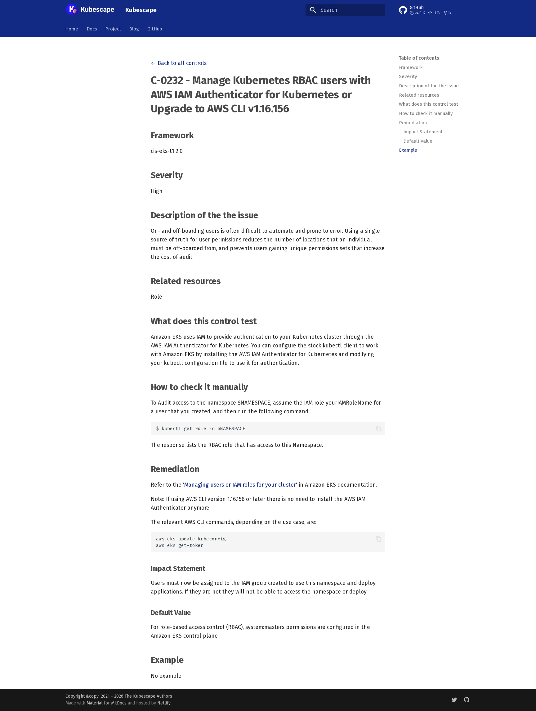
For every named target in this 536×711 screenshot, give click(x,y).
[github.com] (466, 699)
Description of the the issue (429, 86)
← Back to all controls (179, 63)
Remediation (413, 123)
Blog (134, 28)
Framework (411, 67)
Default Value (417, 141)
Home (71, 28)
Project (113, 28)
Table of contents (419, 58)
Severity (408, 76)
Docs (92, 28)
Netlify (164, 703)
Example (408, 150)
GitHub (154, 28)
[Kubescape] (90, 10)
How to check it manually (426, 113)
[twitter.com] (454, 699)
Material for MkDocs (107, 703)
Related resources (419, 95)
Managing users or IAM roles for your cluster (240, 485)
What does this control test (428, 104)
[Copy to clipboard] (378, 428)
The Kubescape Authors (148, 696)
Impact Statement (423, 132)
